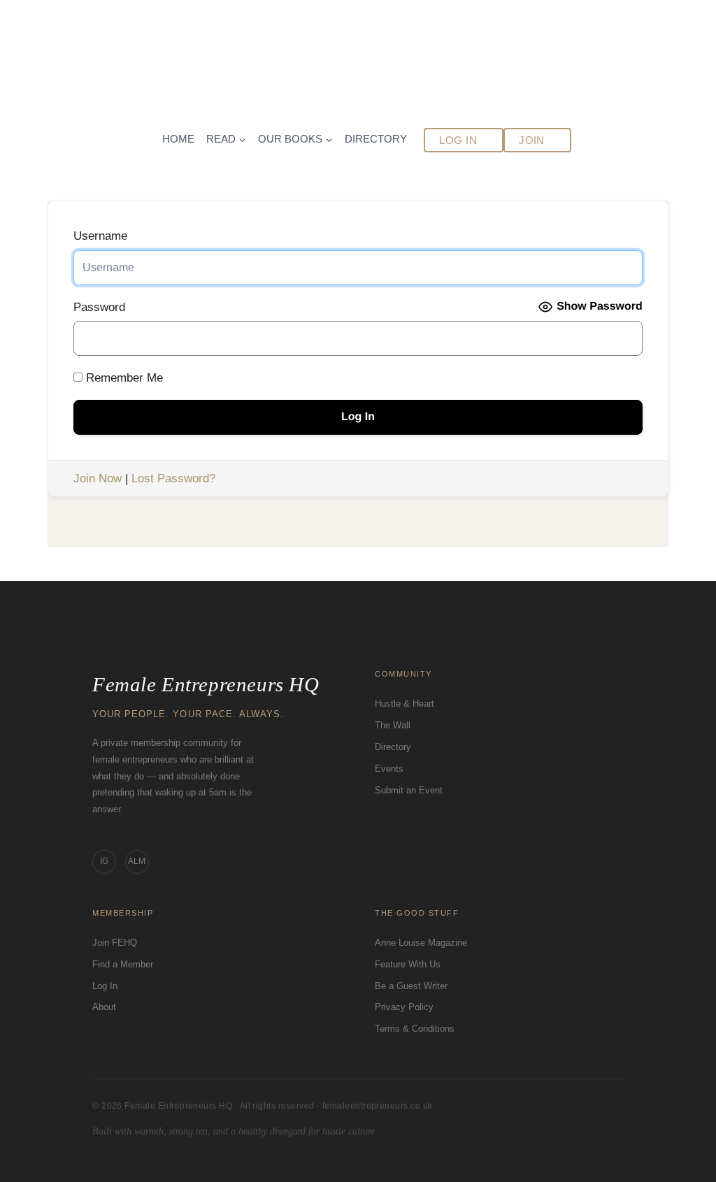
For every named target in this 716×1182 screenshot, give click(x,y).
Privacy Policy (404, 1007)
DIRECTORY (376, 139)
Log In (104, 986)
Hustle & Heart (404, 703)
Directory (393, 747)
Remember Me (123, 377)
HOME (178, 139)
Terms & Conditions (414, 1028)
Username (100, 236)
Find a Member (122, 964)
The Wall (392, 725)
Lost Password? (173, 478)
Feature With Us (408, 964)
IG (104, 861)
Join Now (97, 478)
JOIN (532, 140)
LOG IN (458, 140)
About (104, 1007)
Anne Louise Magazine (421, 942)
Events (389, 768)
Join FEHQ (114, 942)
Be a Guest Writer (411, 986)
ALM (136, 861)
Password (99, 307)
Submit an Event (409, 790)
